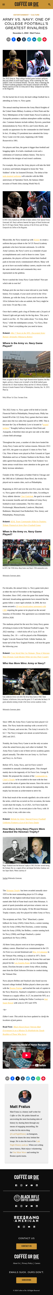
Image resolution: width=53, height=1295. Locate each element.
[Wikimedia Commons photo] (11, 712)
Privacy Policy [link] (27, 1263)
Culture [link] (35, 15)
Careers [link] (37, 1263)
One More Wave (19, 1152)
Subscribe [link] (26, 1280)
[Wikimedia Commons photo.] (12, 579)
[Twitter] (5, 881)
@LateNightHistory (18, 1134)
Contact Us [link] (26, 1246)
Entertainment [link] (21, 15)
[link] (26, 4)
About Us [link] (16, 1263)
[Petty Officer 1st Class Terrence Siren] (15, 400)
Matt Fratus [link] (35, 33)
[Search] (49, 4)
